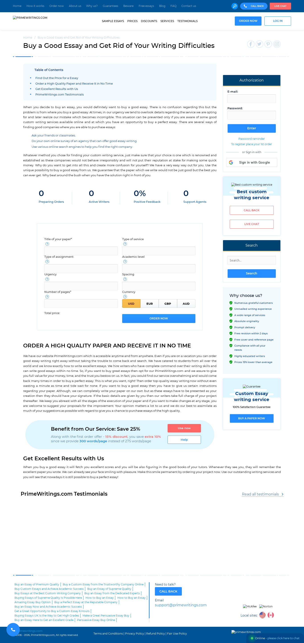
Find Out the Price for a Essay (56, 78)
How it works (35, 6)
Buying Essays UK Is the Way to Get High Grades (46, 615)
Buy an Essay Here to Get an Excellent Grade (43, 620)
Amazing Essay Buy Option (32, 602)
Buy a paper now (251, 418)
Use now (184, 428)
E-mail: (232, 91)
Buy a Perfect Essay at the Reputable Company (86, 602)
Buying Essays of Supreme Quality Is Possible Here (48, 597)
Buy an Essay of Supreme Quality (109, 589)
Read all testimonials (260, 494)
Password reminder (251, 139)
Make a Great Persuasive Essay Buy (106, 615)
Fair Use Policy (177, 633)
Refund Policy (155, 633)
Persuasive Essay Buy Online (96, 620)
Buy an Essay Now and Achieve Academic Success (48, 606)
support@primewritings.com (181, 605)
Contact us (188, 6)
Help (184, 439)
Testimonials (187, 21)
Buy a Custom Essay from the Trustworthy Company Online (103, 584)
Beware (128, 6)
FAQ (173, 6)
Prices (132, 21)
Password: (235, 108)
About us (75, 6)
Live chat (280, 6)
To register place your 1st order (251, 144)
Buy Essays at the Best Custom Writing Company (47, 593)
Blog (162, 6)
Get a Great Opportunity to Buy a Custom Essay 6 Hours (51, 611)
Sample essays (113, 21)
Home (17, 6)
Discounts (149, 21)
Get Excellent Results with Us (56, 89)
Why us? (92, 6)
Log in (278, 21)
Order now (56, 6)
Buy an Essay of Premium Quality (36, 584)
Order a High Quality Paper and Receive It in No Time (74, 83)
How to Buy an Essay (99, 597)
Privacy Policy (134, 633)
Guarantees (110, 6)
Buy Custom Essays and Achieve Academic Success (49, 589)
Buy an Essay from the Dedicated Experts (112, 593)
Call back (251, 210)
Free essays (146, 6)
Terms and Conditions (108, 633)
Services (167, 21)
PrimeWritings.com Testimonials (59, 94)
